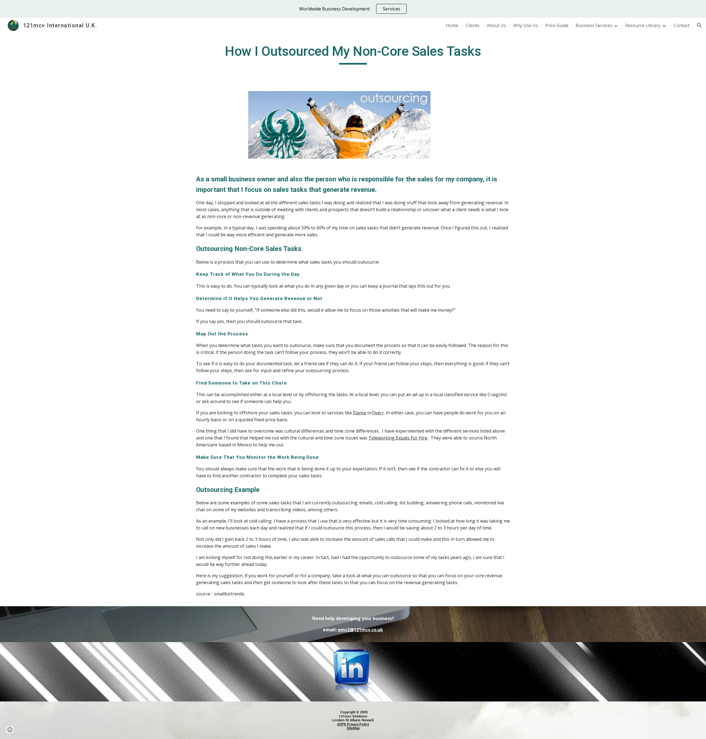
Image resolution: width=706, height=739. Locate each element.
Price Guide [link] (556, 25)
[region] (353, 9)
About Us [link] (496, 25)
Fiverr (378, 413)
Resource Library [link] (642, 25)
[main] (353, 54)
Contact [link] (681, 25)
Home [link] (452, 25)
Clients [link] (473, 25)
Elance (359, 413)
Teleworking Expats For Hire (397, 438)
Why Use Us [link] (525, 25)
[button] (699, 25)
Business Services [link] (594, 25)
